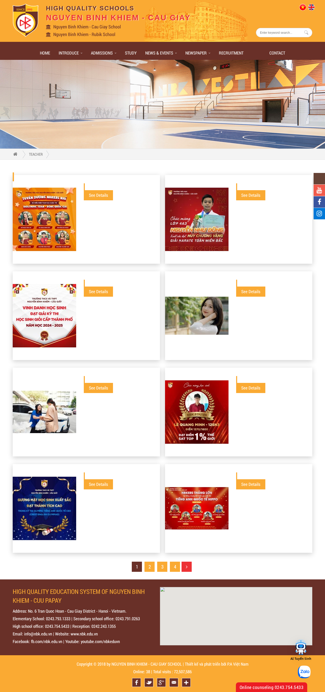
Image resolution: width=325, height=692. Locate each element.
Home (45, 53)
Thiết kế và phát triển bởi (205, 664)
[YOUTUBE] (319, 190)
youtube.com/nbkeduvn (100, 641)
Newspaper (196, 53)
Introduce (69, 53)
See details (98, 195)
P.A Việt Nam (238, 664)
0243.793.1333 (58, 619)
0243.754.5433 (57, 626)
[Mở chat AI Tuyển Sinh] (301, 647)
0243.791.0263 (128, 619)
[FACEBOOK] (319, 202)
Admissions (102, 53)
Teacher (36, 154)
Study (131, 53)
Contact (277, 53)
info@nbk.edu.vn (38, 634)
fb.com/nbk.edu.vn (46, 641)
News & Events (159, 53)
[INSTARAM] (319, 213)
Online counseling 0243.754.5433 (272, 687)
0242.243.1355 (103, 626)
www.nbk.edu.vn (84, 634)
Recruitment (231, 53)
